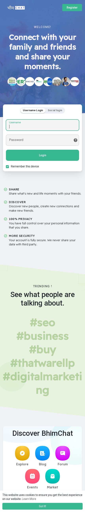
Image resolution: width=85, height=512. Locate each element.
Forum (63, 464)
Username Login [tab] (33, 110)
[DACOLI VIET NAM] (29, 81)
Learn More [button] (29, 498)
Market (52, 487)
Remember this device (25, 166)
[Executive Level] (74, 81)
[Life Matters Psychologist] (38, 81)
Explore (22, 464)
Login (42, 155)
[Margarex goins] (12, 81)
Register (72, 7)
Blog (42, 464)
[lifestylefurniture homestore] (47, 81)
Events (32, 487)
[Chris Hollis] (65, 81)
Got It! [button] (42, 506)
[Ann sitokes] (56, 81)
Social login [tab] (55, 110)
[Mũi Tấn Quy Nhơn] (21, 81)
